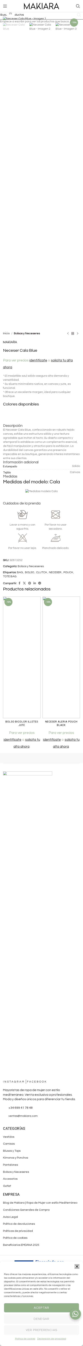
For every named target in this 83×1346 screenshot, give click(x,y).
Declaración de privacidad (51, 1338)
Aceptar (41, 1307)
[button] (77, 1266)
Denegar (41, 1318)
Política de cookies (25, 1338)
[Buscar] (78, 6)
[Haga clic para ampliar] (10, 13)
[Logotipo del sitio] (42, 6)
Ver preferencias (41, 1330)
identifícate (12, 740)
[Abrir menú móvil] (5, 6)
